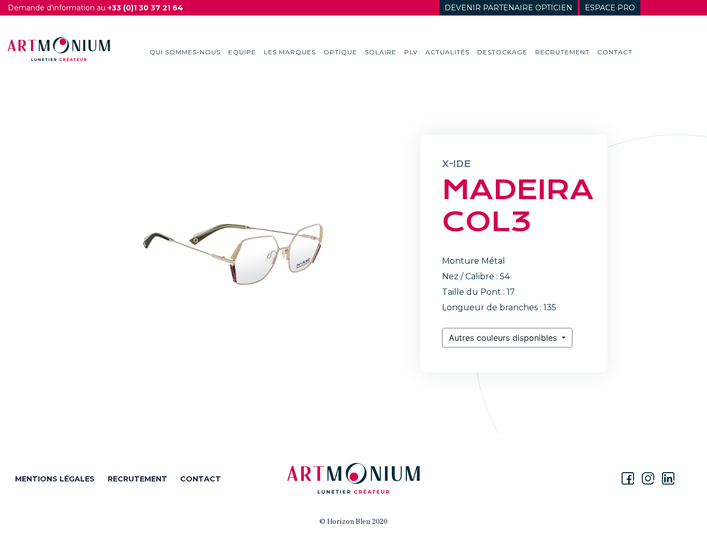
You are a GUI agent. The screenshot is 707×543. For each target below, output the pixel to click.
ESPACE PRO (610, 7)
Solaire (380, 52)
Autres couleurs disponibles (504, 338)
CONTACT (200, 479)
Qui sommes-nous (185, 52)
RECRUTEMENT (137, 479)
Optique (340, 52)
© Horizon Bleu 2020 (353, 521)
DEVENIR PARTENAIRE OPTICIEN (508, 7)
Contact (614, 52)
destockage (502, 52)
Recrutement (562, 52)
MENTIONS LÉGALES (55, 479)
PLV (411, 52)
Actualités (447, 52)
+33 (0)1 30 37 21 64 (145, 7)
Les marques (290, 52)
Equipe (242, 52)
